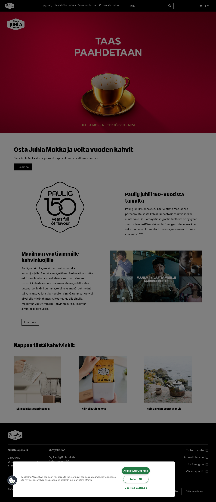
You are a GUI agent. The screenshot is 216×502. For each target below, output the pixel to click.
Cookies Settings (136, 487)
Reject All (136, 479)
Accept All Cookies (135, 470)
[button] (12, 480)
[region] (94, 479)
